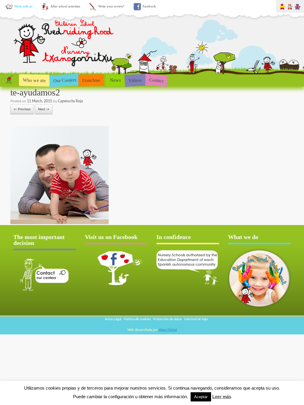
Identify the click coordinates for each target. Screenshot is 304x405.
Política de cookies (137, 319)
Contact (156, 80)
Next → (43, 109)
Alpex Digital (168, 329)
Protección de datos (167, 319)
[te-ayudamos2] (59, 223)
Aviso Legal (113, 319)
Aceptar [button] (201, 397)
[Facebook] (116, 268)
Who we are (34, 80)
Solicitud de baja (196, 319)
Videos (135, 80)
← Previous (22, 109)
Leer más (221, 396)
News (115, 80)
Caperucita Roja (70, 101)
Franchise (91, 80)
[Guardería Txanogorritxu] (64, 68)
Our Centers (64, 80)
